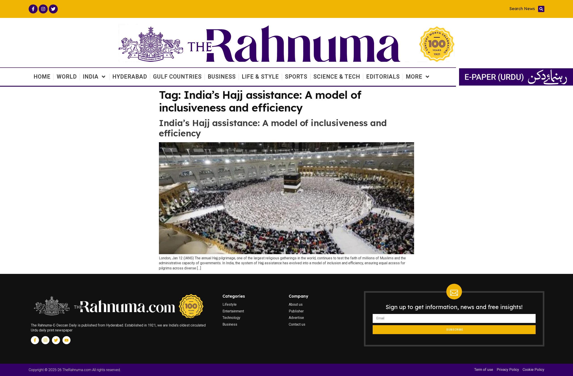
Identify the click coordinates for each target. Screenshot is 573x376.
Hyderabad (129, 76)
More (414, 76)
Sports (296, 76)
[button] (541, 9)
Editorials (383, 76)
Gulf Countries (177, 76)
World (67, 76)
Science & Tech (336, 76)
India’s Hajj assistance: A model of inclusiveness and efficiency (273, 128)
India (90, 76)
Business (222, 76)
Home (42, 76)
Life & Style (260, 76)
